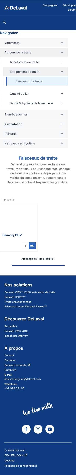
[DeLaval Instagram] (38, 429)
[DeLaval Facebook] (26, 429)
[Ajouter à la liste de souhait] (32, 245)
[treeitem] (37, 81)
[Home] (15, 7)
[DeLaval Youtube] (50, 429)
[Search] (4, 22)
